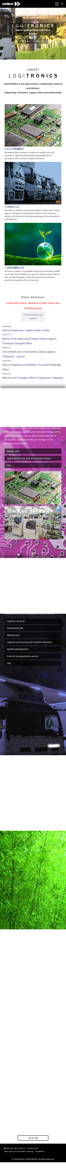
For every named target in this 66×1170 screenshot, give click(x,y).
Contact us (20, 1148)
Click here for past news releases (33, 316)
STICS (13, 206)
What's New (33, 41)
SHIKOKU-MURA (16, 1103)
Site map (9, 1148)
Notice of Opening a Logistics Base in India (26, 330)
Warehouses (13, 635)
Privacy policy (32, 1148)
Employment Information (22, 1042)
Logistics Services (16, 621)
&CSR (15, 267)
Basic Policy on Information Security (18, 1151)
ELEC (15, 148)
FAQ (9, 465)
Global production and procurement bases (29, 458)
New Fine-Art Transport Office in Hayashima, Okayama (32, 377)
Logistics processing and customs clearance (29, 642)
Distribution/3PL (15, 628)
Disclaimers (39, 1151)
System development (17, 649)
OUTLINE (12, 981)
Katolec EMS (13, 451)
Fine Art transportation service (22, 656)
